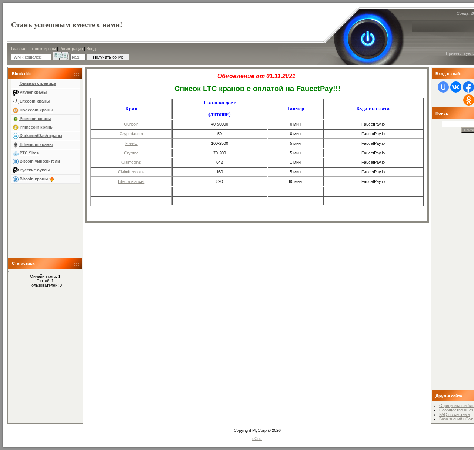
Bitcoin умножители (39, 161)
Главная (18, 48)
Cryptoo (131, 153)
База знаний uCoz (456, 419)
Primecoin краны (36, 126)
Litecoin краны (43, 48)
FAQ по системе (454, 414)
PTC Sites (29, 153)
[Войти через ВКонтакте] (455, 87)
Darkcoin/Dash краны (40, 135)
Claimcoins (131, 162)
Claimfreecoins (131, 172)
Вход (91, 48)
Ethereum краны (36, 144)
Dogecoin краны (36, 110)
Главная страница (37, 83)
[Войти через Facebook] (468, 87)
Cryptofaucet (131, 133)
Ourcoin (131, 124)
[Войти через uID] (443, 87)
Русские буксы (34, 170)
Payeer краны (33, 92)
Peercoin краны (35, 118)
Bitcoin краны (34, 179)
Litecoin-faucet (131, 181)
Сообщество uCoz (456, 410)
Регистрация (71, 48)
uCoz (257, 438)
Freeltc (131, 143)
